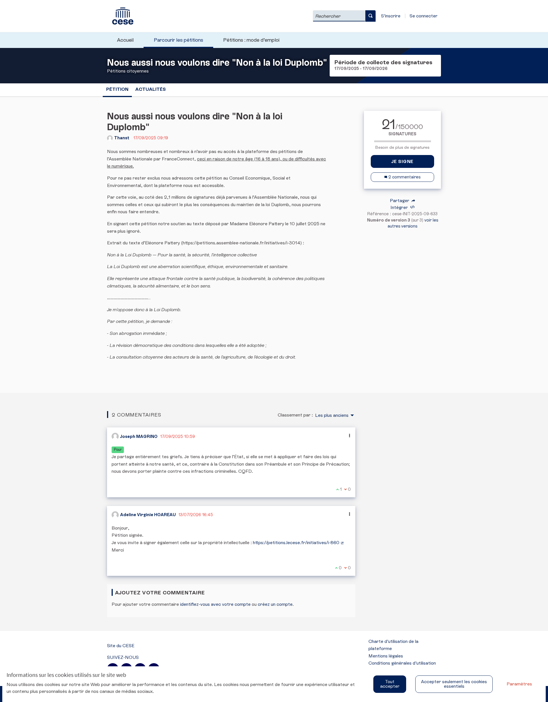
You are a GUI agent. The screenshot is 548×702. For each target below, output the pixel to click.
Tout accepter (390, 684)
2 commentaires (403, 177)
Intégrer (399, 207)
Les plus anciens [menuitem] (331, 415)
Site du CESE (120, 645)
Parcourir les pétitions (178, 40)
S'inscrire (390, 16)
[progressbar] (402, 141)
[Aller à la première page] (120, 16)
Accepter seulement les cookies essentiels (454, 684)
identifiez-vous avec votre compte (215, 604)
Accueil (125, 40)
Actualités (150, 89)
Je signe (402, 161)
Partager (400, 200)
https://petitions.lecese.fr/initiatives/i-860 (298, 542)
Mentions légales (385, 656)
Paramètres (519, 684)
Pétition (117, 89)
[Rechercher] (370, 16)
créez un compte (275, 604)
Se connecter (424, 16)
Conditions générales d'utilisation (402, 663)
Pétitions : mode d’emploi (251, 40)
